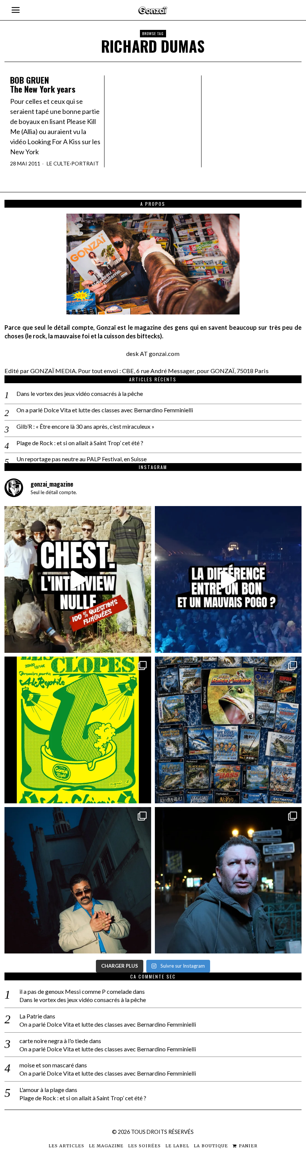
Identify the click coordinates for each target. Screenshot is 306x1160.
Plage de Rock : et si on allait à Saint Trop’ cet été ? (79, 442)
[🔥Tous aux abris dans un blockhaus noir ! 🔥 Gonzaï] (77, 730)
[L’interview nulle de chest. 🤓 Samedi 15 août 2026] (77, 579)
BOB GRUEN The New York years (42, 84)
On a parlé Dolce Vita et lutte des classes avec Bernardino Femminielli (104, 409)
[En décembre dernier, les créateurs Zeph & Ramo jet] (228, 730)
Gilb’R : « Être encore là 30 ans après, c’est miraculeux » (85, 426)
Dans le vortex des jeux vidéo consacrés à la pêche (79, 393)
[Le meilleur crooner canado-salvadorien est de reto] (77, 880)
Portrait (85, 163)
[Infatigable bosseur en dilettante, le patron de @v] (228, 880)
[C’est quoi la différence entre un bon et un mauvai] (228, 579)
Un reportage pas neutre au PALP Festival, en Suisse (81, 458)
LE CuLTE (58, 163)
